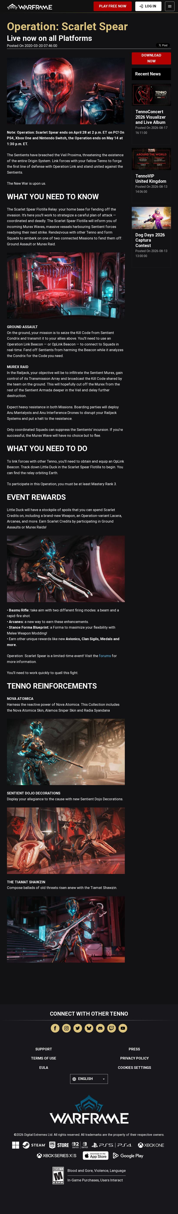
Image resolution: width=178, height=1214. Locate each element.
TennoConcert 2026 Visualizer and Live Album (150, 117)
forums (105, 656)
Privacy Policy (134, 1058)
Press (134, 1049)
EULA (43, 1068)
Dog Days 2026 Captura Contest (150, 240)
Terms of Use (43, 1058)
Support (43, 1049)
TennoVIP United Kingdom (150, 179)
